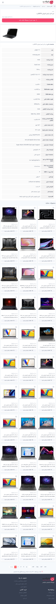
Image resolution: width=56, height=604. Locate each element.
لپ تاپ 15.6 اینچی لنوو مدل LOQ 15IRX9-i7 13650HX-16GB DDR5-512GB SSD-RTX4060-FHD (47, 496)
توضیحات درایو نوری (48, 145)
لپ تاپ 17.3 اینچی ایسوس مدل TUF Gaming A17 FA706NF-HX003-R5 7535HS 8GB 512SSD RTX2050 (28, 317)
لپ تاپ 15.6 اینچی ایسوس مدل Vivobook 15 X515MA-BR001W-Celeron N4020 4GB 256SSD (29, 437)
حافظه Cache (50, 84)
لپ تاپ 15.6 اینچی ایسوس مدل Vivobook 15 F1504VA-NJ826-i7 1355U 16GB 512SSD (10, 347)
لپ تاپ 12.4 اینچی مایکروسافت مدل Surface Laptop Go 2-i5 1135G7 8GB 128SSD (28, 466)
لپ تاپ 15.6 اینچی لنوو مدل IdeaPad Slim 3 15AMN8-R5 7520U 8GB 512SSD (28, 288)
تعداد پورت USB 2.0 (48, 172)
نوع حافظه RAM (49, 94)
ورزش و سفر (51, 598)
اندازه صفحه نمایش (48, 125)
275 (37, 567)
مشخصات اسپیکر (49, 155)
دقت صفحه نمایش (49, 135)
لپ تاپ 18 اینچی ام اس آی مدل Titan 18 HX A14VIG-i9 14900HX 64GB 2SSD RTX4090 (28, 526)
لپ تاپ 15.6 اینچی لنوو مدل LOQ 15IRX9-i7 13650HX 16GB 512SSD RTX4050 (28, 496)
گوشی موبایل (23, 596)
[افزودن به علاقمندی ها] (53, 208)
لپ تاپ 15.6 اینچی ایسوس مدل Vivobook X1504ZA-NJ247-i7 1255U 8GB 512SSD (48, 526)
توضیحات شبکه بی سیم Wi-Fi (48, 160)
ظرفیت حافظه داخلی (48, 99)
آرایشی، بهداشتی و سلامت (20, 581)
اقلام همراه (50, 197)
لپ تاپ (43, 6)
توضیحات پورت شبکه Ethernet (48, 166)
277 (45, 567)
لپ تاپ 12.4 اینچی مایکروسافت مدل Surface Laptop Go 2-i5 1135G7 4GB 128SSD (28, 556)
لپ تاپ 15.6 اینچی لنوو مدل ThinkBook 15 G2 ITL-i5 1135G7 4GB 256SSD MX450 (47, 347)
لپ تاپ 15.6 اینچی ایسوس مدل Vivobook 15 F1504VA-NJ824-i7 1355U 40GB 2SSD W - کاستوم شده (10, 437)
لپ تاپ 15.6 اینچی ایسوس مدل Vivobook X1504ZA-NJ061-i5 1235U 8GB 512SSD (29, 407)
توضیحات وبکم (50, 150)
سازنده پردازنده (49, 60)
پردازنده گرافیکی (49, 114)
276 (41, 567)
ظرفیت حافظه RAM (48, 89)
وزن (52, 50)
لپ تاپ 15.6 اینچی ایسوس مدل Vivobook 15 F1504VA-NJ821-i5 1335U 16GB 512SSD (47, 288)
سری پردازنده (50, 65)
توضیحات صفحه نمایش (48, 140)
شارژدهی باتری (50, 187)
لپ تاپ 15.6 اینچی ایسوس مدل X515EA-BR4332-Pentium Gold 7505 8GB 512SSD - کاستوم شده (28, 228)
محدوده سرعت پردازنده (48, 75)
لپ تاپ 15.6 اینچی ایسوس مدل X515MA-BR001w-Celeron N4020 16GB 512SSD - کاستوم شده (47, 377)
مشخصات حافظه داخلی (48, 104)
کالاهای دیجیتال (23, 593)
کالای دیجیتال (49, 6)
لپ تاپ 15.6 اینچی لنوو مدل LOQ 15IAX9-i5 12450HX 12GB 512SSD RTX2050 (10, 228)
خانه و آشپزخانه (50, 596)
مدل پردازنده (50, 70)
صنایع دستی (24, 587)
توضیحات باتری (49, 182)
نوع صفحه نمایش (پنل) (47, 130)
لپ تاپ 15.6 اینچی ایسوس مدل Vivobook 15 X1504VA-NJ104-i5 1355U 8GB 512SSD (10, 496)
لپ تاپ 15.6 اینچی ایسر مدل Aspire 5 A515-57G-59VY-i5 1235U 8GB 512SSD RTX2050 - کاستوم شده (10, 526)
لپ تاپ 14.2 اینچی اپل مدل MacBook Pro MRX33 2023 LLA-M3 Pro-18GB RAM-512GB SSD (47, 228)
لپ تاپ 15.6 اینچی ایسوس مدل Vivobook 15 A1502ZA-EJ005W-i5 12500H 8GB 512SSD (10, 407)
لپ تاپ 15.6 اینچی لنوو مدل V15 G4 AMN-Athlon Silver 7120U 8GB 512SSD (47, 466)
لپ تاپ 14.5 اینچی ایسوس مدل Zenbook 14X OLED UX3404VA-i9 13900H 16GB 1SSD (47, 556)
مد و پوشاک (51, 593)
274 (33, 567)
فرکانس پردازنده (49, 79)
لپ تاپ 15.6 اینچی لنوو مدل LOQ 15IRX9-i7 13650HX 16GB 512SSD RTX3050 (10, 466)
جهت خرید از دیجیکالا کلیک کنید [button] (27, 20)
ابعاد (52, 55)
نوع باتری (51, 177)
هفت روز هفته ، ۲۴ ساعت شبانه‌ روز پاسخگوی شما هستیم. (27, 572)
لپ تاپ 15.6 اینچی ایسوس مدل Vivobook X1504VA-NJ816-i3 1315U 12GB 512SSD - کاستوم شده (28, 377)
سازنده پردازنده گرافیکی (48, 109)
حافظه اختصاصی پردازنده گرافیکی (47, 119)
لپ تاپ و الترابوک (36, 6)
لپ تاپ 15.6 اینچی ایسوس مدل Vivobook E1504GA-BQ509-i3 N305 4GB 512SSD (29, 347)
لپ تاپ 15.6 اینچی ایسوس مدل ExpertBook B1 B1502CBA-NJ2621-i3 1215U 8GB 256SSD (9, 556)
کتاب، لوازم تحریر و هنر (21, 584)
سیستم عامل (50, 192)
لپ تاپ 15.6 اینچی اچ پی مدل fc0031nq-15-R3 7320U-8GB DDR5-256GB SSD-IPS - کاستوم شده (28, 258)
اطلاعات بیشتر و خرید (46, 231)
